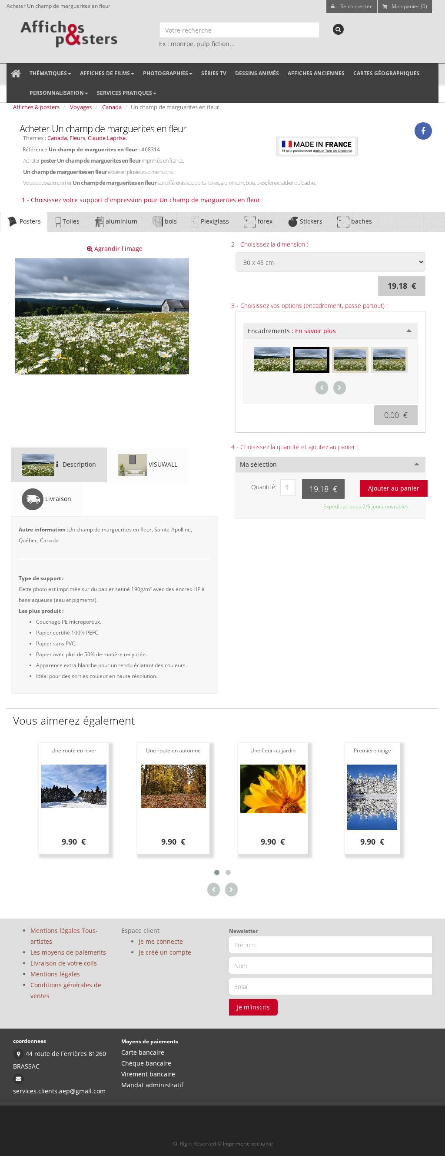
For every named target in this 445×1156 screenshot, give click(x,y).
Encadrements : (292, 331)
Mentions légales (55, 974)
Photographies (165, 73)
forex (264, 221)
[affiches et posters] (67, 31)
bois (170, 221)
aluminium (120, 221)
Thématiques (48, 73)
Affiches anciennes (316, 73)
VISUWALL (162, 464)
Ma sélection (258, 464)
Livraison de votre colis (63, 963)
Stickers (310, 221)
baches (360, 221)
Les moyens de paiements (68, 952)
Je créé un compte (165, 952)
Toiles (70, 221)
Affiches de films (105, 73)
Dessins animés (257, 73)
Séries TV (213, 73)
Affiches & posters (36, 107)
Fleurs (77, 138)
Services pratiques (124, 93)
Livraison (57, 498)
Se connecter (355, 6)
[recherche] (338, 29)
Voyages (81, 107)
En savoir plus (315, 331)
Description (78, 464)
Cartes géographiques (386, 73)
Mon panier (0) (409, 6)
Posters (29, 221)
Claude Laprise (107, 138)
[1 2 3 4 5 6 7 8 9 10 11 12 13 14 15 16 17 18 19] (288, 487)
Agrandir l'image (118, 248)
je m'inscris (253, 1007)
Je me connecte (161, 941)
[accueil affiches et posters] (16, 73)
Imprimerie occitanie (248, 1143)
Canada (112, 107)
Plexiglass (214, 221)
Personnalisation (57, 93)
